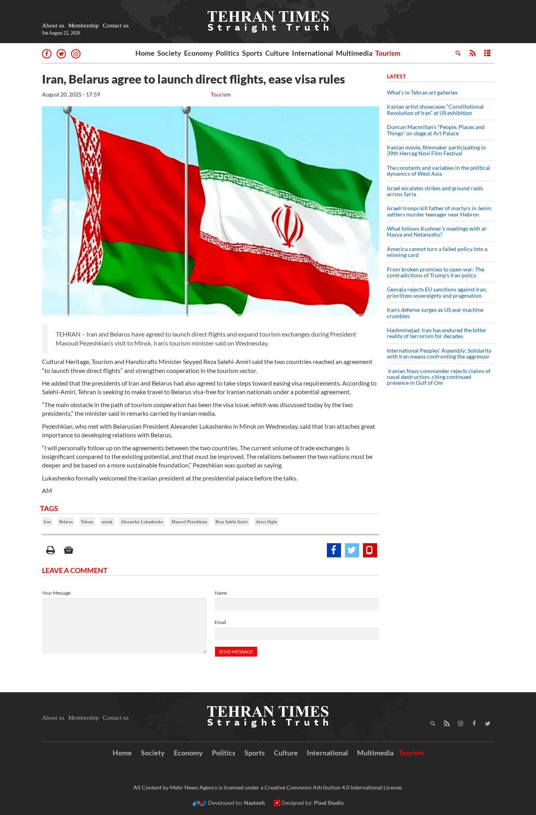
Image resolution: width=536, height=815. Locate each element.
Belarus (66, 521)
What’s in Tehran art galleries (422, 92)
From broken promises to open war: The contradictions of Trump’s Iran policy (435, 272)
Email (220, 622)
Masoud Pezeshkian (189, 521)
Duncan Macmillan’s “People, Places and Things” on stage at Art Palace (436, 130)
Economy (198, 53)
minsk (107, 521)
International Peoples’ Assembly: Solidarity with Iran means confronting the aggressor (439, 353)
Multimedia (354, 53)
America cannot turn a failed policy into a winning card (437, 252)
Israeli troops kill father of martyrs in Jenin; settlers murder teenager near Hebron (439, 211)
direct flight (266, 521)
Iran (47, 521)
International (312, 53)
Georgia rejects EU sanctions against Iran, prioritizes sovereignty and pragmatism (437, 292)
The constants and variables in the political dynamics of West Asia (438, 170)
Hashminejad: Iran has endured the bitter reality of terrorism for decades (437, 333)
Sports (252, 53)
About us (53, 25)
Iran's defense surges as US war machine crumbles (435, 312)
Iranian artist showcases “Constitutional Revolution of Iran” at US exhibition (435, 109)
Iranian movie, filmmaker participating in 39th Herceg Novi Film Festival (436, 150)
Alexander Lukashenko (142, 521)
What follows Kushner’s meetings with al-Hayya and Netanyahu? (437, 231)
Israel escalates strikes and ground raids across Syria (435, 191)
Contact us (116, 25)
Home (145, 53)
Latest (396, 76)
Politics (227, 53)
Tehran (87, 521)
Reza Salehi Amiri (231, 521)
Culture (277, 53)
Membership (83, 25)
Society (169, 53)
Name (221, 593)
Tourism (387, 53)
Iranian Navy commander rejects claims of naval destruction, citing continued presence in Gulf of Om (438, 376)
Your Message (56, 593)
